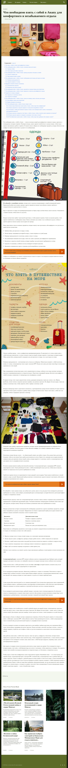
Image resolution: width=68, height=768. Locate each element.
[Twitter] (64, 765)
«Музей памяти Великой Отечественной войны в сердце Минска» (12, 705)
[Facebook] (60, 765)
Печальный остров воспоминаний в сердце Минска (33, 705)
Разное (5, 9)
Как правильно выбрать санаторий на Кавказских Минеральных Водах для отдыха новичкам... (34, 737)
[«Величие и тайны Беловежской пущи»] (12, 726)
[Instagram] (62, 765)
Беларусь (27, 717)
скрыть (13, 63)
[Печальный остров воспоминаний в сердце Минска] (34, 695)
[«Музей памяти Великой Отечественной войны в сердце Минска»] (12, 695)
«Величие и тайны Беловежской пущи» (10, 735)
